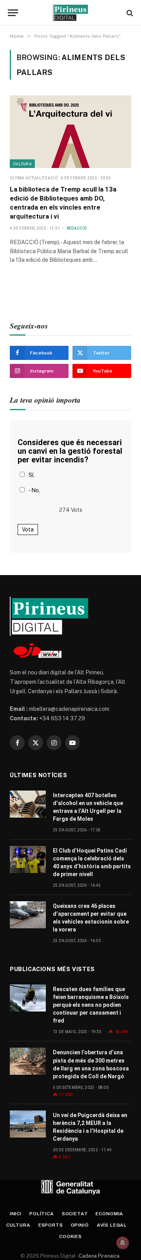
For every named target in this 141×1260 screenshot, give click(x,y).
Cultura (22, 163)
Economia (109, 1213)
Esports (50, 1225)
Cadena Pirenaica (98, 1256)
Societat (75, 1213)
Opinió (80, 1225)
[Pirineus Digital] (70, 13)
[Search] (129, 13)
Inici (16, 1213)
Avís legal (112, 1225)
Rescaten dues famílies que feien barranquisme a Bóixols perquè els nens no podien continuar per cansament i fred (91, 1005)
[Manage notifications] (122, 1242)
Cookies (70, 1236)
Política (41, 1213)
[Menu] (13, 13)
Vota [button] (28, 529)
